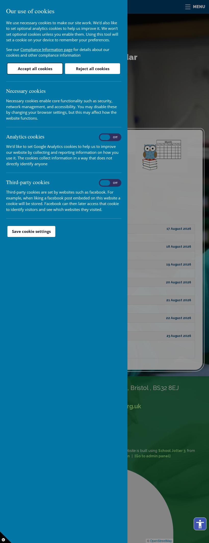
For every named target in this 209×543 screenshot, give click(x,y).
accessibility (200, 524)
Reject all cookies (92, 68)
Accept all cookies (35, 68)
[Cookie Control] (5, 537)
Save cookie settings (31, 231)
